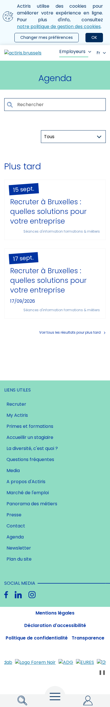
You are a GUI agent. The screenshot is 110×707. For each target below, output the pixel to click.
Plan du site (19, 559)
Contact (15, 526)
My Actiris (17, 415)
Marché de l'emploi (27, 492)
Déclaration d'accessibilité (55, 625)
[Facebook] (6, 594)
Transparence (88, 638)
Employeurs (72, 51)
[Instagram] (32, 594)
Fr (98, 53)
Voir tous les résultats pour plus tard (70, 332)
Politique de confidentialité (37, 638)
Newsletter (18, 548)
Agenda (15, 537)
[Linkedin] (18, 594)
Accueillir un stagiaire (29, 437)
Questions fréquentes (30, 459)
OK (94, 37)
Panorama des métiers (31, 503)
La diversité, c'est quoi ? (32, 448)
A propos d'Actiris (25, 481)
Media (13, 470)
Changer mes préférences (46, 37)
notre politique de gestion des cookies (59, 26)
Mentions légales (55, 613)
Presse (13, 515)
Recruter (16, 404)
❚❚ (102, 672)
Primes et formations (29, 426)
